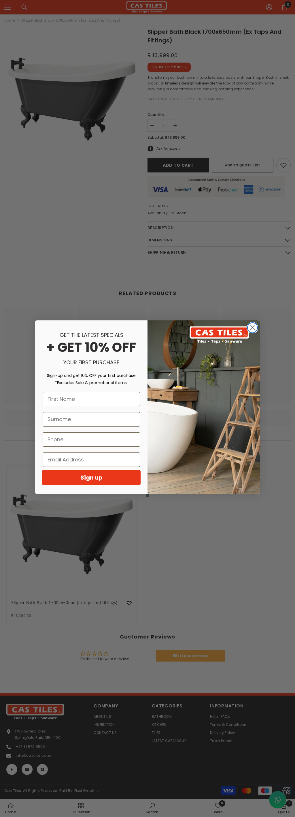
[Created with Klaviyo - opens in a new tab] (147, 495)
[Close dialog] (252, 328)
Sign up (91, 478)
